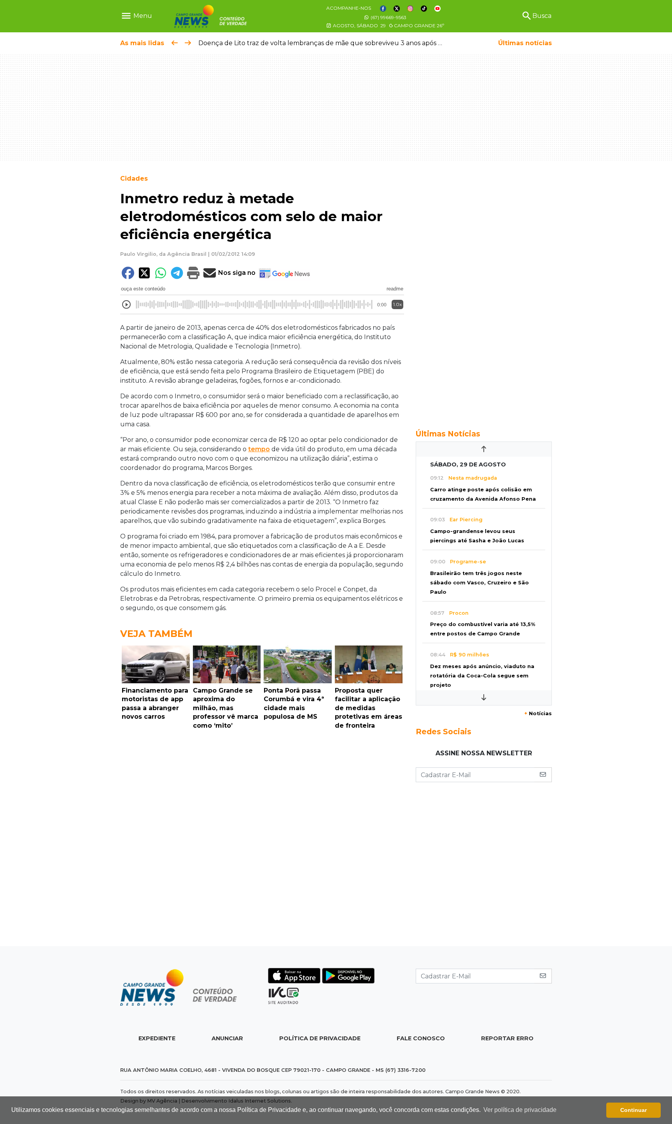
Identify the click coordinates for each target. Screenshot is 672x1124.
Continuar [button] (633, 1110)
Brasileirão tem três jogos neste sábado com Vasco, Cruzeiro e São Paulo (479, 582)
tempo (259, 449)
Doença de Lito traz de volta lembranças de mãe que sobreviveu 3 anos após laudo (327, 43)
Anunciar (227, 1038)
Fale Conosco (421, 1038)
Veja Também (156, 633)
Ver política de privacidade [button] (519, 1109)
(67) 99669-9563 (387, 17)
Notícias (538, 713)
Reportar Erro (507, 1038)
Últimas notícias (525, 43)
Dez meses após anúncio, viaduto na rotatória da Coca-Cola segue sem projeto (482, 675)
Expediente (156, 1038)
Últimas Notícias (448, 433)
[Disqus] (262, 839)
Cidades (134, 178)
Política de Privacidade (319, 1038)
